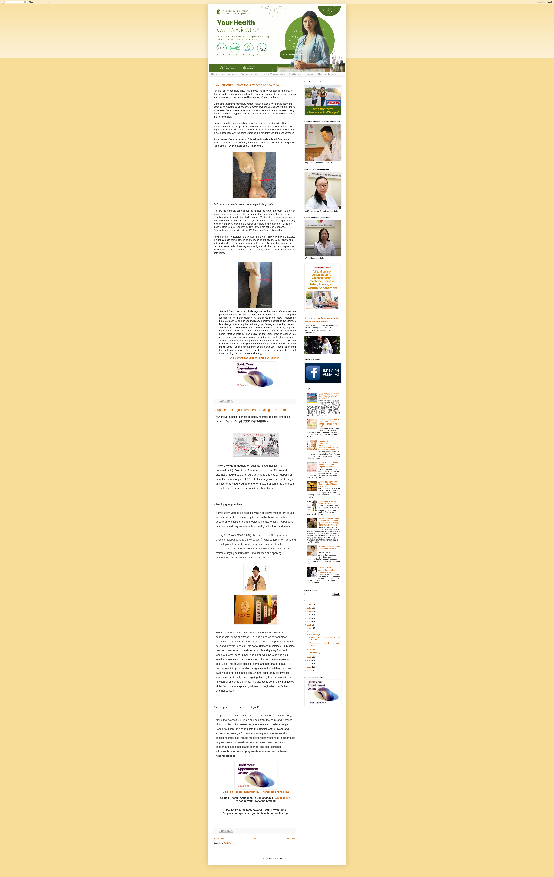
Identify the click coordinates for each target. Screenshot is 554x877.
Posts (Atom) (229, 843)
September (313, 635)
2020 (309, 622)
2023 (309, 660)
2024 (309, 664)
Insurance (309, 74)
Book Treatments (229, 74)
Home (214, 74)
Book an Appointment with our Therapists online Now (256, 791)
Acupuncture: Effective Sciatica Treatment (327, 502)
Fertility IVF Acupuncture (273, 74)
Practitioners (295, 74)
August (312, 631)
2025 (309, 667)
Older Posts (290, 839)
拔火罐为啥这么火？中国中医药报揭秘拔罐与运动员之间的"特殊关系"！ (328, 396)
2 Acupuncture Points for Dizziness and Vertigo (246, 85)
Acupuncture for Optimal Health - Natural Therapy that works (328, 484)
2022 (309, 657)
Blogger (288, 859)
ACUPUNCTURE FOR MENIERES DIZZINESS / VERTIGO (254, 358)
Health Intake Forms (327, 74)
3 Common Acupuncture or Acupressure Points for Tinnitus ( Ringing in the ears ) (328, 423)
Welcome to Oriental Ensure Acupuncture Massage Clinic (329, 548)
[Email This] (220, 401)
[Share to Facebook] (228, 401)
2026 (309, 671)
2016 (309, 608)
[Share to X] (226, 401)
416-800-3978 (283, 797)
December (313, 653)
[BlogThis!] (223, 401)
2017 (309, 611)
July (311, 628)
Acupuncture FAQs (249, 74)
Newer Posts (219, 839)
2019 (309, 618)
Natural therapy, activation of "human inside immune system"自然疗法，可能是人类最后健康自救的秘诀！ (329, 522)
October (312, 649)
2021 (309, 625)
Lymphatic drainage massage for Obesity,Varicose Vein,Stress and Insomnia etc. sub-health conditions (328, 445)
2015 (309, 605)
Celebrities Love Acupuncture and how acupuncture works (327, 570)
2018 (309, 615)
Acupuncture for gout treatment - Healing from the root (251, 410)
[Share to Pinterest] (231, 401)
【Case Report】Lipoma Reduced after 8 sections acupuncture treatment (328, 465)
